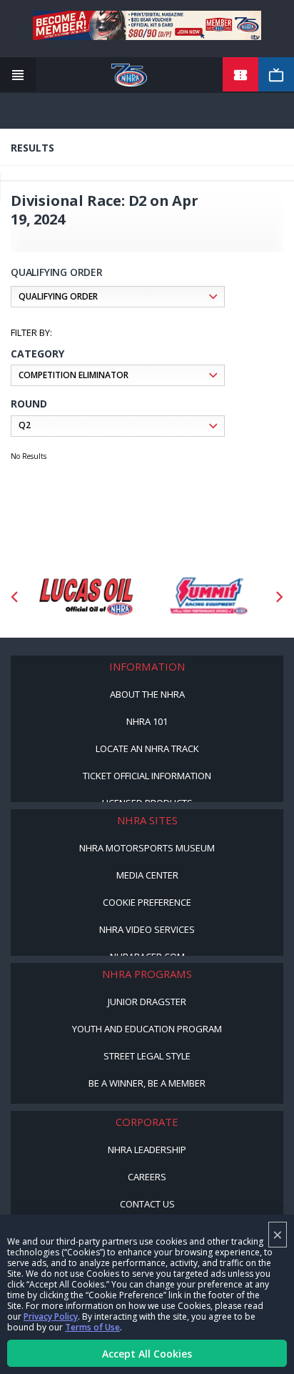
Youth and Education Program (147, 1028)
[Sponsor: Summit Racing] (208, 596)
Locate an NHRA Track (147, 748)
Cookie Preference (147, 902)
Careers (147, 1176)
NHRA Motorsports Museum (147, 847)
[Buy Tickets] (240, 75)
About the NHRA (147, 694)
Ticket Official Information (147, 775)
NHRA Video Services (147, 929)
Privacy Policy (51, 1316)
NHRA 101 (147, 721)
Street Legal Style (147, 1055)
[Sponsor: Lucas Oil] (86, 596)
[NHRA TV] (276, 75)
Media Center (147, 875)
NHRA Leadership (147, 1149)
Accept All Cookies (147, 1353)
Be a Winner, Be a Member (147, 1083)
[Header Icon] (18, 75)
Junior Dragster (147, 1001)
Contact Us (147, 1203)
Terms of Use (92, 1327)
